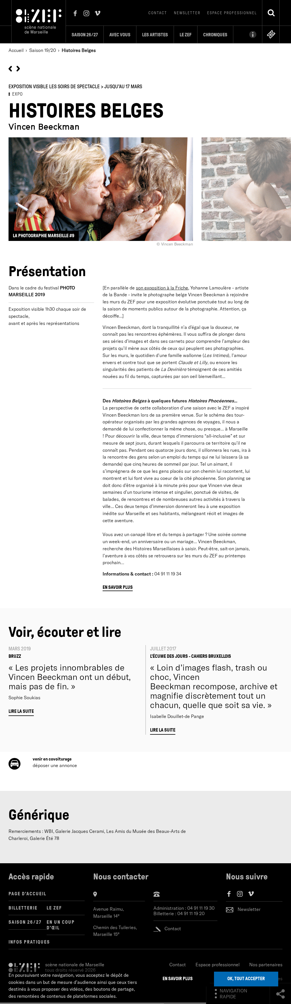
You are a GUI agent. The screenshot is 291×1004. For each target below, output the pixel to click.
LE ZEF (54, 908)
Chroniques (215, 34)
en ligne (271, 34)
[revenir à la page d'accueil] (38, 21)
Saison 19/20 (42, 50)
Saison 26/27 (85, 34)
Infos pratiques (29, 942)
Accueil (16, 50)
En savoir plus (118, 587)
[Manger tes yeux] (10, 68)
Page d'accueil (27, 893)
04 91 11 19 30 (201, 908)
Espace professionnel (232, 13)
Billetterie (23, 908)
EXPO (17, 94)
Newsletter (187, 13)
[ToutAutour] (18, 68)
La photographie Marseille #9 (43, 235)
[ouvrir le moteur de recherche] (271, 13)
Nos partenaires (265, 964)
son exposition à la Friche (162, 288)
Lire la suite (21, 711)
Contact (157, 13)
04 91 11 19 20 (191, 913)
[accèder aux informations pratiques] (247, 34)
